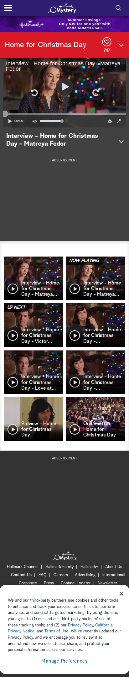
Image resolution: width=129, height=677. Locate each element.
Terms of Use (56, 631)
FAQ (43, 575)
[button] (34, 92)
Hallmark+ (89, 567)
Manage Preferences (64, 661)
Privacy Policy (80, 625)
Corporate (28, 583)
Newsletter (107, 583)
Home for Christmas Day (45, 45)
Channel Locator (76, 583)
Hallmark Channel (23, 567)
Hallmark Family (59, 567)
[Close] (121, 594)
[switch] (34, 121)
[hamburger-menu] (8, 8)
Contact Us (21, 575)
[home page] (62, 8)
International (113, 575)
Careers (61, 575)
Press (49, 583)
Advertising (85, 575)
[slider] (64, 113)
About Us (113, 567)
